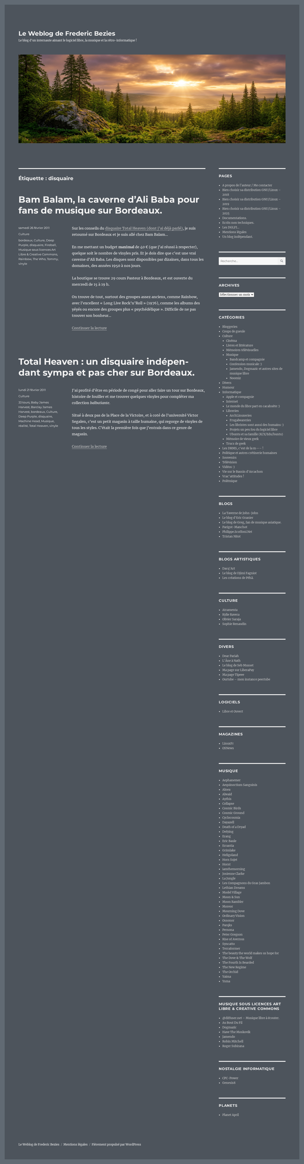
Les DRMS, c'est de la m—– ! (242, 448)
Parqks (227, 925)
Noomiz (235, 378)
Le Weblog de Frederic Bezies (66, 33)
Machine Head (29, 421)
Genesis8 (228, 1083)
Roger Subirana (233, 1046)
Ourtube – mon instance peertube (246, 679)
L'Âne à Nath (231, 661)
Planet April (230, 1115)
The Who (39, 259)
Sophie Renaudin (234, 624)
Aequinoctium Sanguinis (239, 785)
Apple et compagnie (240, 397)
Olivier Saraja (231, 619)
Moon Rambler (232, 902)
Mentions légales (234, 232)
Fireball (50, 245)
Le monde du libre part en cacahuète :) (253, 406)
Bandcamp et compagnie (247, 359)
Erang (226, 836)
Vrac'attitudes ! (233, 476)
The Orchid (230, 972)
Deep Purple (27, 416)
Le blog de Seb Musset (237, 665)
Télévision (229, 462)
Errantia (228, 846)
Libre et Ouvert (232, 711)
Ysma (226, 981)
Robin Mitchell (232, 1041)
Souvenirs (229, 458)
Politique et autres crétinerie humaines (249, 453)
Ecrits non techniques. (238, 223)
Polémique (229, 481)
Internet (232, 401)
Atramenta (229, 610)
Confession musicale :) (246, 364)
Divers (226, 383)
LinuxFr (228, 743)
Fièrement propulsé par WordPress (116, 1144)
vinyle (22, 263)
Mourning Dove (233, 911)
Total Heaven (38, 425)
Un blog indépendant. (237, 237)
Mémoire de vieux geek (242, 439)
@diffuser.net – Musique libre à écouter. (250, 1018)
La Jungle (228, 878)
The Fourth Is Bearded (238, 963)
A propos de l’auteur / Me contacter (247, 185)
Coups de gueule (233, 331)
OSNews (228, 748)
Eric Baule (229, 841)
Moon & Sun (231, 897)
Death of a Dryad (234, 827)
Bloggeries (229, 327)
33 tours (24, 402)
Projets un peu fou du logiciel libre (254, 429)
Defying (227, 832)
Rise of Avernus (233, 939)
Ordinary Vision (233, 916)
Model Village (231, 892)
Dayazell (228, 822)
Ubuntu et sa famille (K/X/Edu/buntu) (256, 434)
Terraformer (231, 948)
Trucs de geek (236, 444)
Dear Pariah (230, 656)
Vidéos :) (228, 467)
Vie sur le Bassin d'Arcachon (242, 472)
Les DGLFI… (230, 227)
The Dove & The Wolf (237, 958)
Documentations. (234, 218)
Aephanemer (231, 780)
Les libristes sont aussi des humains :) (257, 425)
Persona (228, 930)
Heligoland (230, 855)
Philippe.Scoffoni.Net (237, 532)
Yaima (226, 977)
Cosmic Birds (231, 808)
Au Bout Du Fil (232, 1023)
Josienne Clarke (233, 874)
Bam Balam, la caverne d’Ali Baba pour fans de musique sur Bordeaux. (108, 205)
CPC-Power (230, 1078)
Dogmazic (229, 1027)
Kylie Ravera (230, 615)
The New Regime (234, 967)
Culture (23, 234)
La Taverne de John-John (240, 513)
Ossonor (228, 920)
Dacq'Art (228, 568)
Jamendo (228, 1037)
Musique (47, 421)
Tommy (52, 259)
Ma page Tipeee (233, 675)
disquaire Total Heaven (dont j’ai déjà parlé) (144, 228)
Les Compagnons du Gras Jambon (246, 883)
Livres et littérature (239, 345)
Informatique (231, 392)
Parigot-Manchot (234, 527)
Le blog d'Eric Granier (237, 518)
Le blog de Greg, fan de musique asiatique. (251, 522)
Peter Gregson (232, 934)
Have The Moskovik (236, 1032)
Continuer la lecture (89, 328)
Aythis (226, 799)
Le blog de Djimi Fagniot (239, 573)
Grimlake (228, 850)
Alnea (226, 790)
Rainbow (24, 259)
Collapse (228, 804)
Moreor (227, 906)
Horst (226, 864)
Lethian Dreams (233, 888)
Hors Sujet (229, 860)
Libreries (232, 411)
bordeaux (25, 240)
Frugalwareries (240, 420)
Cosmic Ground (233, 813)
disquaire (36, 245)
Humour (228, 387)
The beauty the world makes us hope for (250, 953)
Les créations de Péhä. (237, 578)
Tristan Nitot (231, 536)
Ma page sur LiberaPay (238, 670)
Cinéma (231, 341)
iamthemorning (233, 869)
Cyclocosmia (231, 818)
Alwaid (227, 794)
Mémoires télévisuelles (242, 350)
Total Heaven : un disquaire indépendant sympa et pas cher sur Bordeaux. (106, 367)
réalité (23, 425)
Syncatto (228, 944)
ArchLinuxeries (241, 415)
